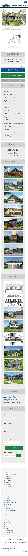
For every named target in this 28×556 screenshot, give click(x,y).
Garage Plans (9, 504)
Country (8, 515)
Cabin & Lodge (10, 532)
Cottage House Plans (10, 400)
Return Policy (5, 550)
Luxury (7, 495)
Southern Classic (10, 500)
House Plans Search (11, 474)
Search (13, 448)
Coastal (7, 498)
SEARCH (13, 408)
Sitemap (25, 551)
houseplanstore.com (19, 6)
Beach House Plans (10, 397)
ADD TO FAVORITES (12, 80)
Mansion (8, 528)
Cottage (8, 516)
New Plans (8, 476)
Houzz (20, 66)
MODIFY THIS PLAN (13, 75)
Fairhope (8, 493)
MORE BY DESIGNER (13, 162)
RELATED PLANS (13, 277)
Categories (8, 484)
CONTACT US (13, 144)
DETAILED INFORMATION (13, 85)
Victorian (8, 534)
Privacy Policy (23, 550)
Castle (7, 518)
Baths (6, 431)
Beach (7, 520)
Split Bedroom (9, 508)
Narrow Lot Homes (11, 510)
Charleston (8, 491)
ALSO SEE (13, 392)
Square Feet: (8, 439)
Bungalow (8, 526)
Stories (6, 415)
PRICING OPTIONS (13, 70)
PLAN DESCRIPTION (13, 54)
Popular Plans (9, 478)
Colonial (8, 524)
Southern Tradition (11, 502)
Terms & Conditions (14, 550)
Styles (7, 482)
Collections (8, 480)
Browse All (8, 486)
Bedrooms (7, 423)
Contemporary (9, 530)
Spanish (8, 522)
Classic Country (10, 496)
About (7, 473)
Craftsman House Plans (11, 402)
